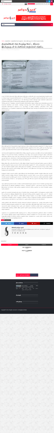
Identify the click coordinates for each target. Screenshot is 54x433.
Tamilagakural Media (22, 309)
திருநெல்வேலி (7, 41)
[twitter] (49, 1)
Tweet (9, 223)
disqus (26, 244)
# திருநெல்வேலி (7, 220)
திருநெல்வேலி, (16, 49)
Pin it (35, 223)
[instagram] (52, 1)
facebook (44, 244)
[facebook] (47, 1)
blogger (9, 244)
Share (22, 223)
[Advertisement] (25, 30)
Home (3, 41)
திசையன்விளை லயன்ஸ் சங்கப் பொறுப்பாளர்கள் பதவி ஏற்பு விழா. (30, 286)
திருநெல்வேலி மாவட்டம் (24, 3)
